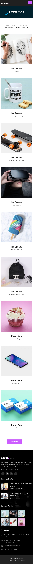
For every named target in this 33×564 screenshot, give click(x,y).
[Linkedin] (15, 473)
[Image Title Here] (5, 513)
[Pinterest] (11, 473)
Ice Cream (16, 68)
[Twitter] (7, 473)
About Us (16, 560)
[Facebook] (2, 473)
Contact (22, 560)
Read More (14, 441)
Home (10, 560)
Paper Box (16, 335)
